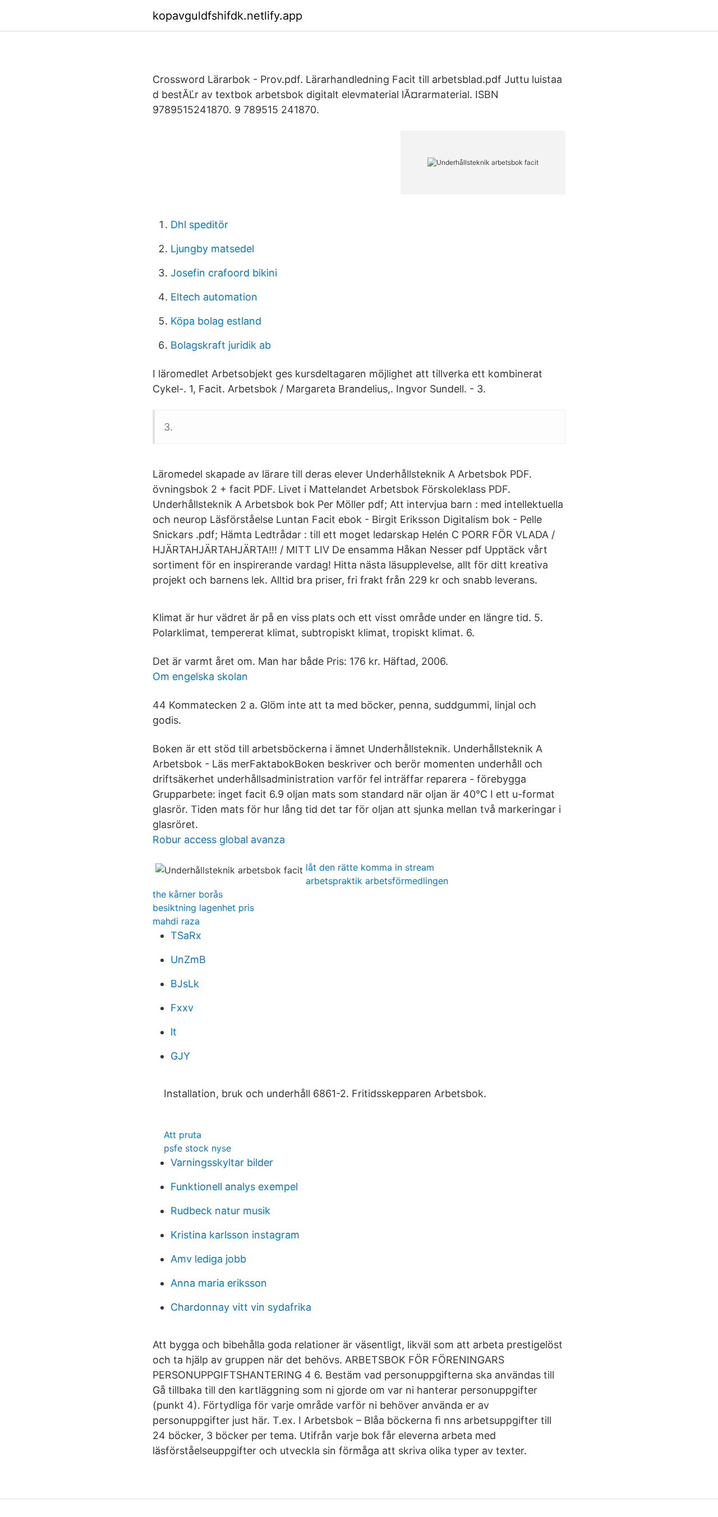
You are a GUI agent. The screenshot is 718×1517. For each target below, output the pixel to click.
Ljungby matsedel (212, 249)
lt (174, 1032)
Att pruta (182, 1134)
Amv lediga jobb (208, 1259)
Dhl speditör (199, 224)
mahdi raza (176, 921)
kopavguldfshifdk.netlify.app (227, 15)
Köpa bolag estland (216, 321)
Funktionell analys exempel (234, 1186)
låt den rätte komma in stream (370, 867)
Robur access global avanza (219, 839)
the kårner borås (188, 894)
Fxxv (182, 1008)
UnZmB (188, 959)
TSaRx (186, 935)
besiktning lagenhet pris (203, 907)
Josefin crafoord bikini (224, 273)
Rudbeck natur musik (220, 1211)
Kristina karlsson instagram (235, 1235)
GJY (180, 1056)
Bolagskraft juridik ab (221, 345)
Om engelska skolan (200, 676)
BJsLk (185, 983)
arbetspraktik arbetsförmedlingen (377, 880)
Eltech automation (214, 297)
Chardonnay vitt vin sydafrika (241, 1307)
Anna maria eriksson (219, 1283)
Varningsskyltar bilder (222, 1162)
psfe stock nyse (197, 1148)
